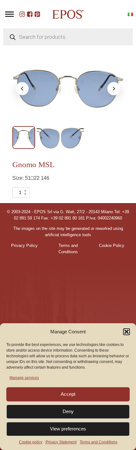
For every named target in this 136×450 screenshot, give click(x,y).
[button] (126, 332)
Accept (68, 394)
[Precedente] (22, 88)
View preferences (68, 428)
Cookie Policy (111, 245)
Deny (68, 411)
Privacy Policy (24, 245)
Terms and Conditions (98, 442)
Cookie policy (30, 442)
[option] (23, 137)
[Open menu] (9, 14)
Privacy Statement (61, 442)
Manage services (24, 378)
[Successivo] (114, 88)
